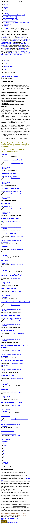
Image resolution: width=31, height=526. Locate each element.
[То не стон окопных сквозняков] (11, 318)
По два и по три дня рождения (10, 218)
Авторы (5, 13)
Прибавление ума (22, 51)
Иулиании (4, 42)
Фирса (13, 39)
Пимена (20, 37)
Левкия (17, 39)
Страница (4, 154)
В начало (6, 444)
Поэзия (5, 12)
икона (25, 37)
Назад (5, 445)
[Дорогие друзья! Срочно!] (9, 176)
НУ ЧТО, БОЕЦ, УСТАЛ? (7, 375)
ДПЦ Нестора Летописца (10, 19)
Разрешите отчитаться (7, 431)
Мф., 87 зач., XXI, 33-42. (16, 54)
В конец (5, 463)
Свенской (21, 48)
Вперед (5, 462)
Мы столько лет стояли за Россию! (11, 160)
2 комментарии (5, 167)
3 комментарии (5, 269)
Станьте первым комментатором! (11, 227)
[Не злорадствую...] (7, 206)
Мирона (5, 37)
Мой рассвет (4, 246)
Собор (27, 45)
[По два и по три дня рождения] (10, 221)
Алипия (3, 45)
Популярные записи (9, 21)
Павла (23, 40)
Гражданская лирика (17, 163)
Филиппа (9, 43)
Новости (6, 7)
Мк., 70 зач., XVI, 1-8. (14, 53)
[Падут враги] (5, 263)
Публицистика (7, 9)
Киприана (23, 43)
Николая (20, 46)
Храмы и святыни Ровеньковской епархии (16, 22)
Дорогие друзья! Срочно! (8, 173)
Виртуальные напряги (7, 330)
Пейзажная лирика (16, 291)
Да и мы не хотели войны (8, 233)
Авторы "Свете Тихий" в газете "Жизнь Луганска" (15, 302)
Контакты (6, 25)
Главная (5, 4)
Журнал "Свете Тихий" (10, 16)
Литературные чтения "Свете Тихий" (11, 275)
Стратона (3, 43)
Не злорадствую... (6, 203)
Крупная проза (8, 66)
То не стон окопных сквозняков (10, 315)
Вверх (2, 519)
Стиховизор (7, 24)
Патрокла (15, 40)
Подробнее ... (4, 168)
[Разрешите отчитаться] (8, 434)
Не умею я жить (5, 416)
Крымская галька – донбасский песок (12, 361)
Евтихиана (16, 43)
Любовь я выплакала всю (8, 288)
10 (4, 459)
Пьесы (5, 69)
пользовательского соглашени (9, 500)
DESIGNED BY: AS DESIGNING (9, 518)
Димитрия (8, 48)
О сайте (5, 6)
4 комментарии (5, 212)
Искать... (3, 1)
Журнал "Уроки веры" (10, 18)
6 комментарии (5, 254)
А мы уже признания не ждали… (10, 188)
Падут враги (4, 260)
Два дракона (4, 389)
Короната (27, 39)
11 (3, 460)
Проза (5, 10)
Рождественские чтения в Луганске (11, 402)
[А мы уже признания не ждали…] (11, 191)
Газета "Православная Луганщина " (14, 15)
